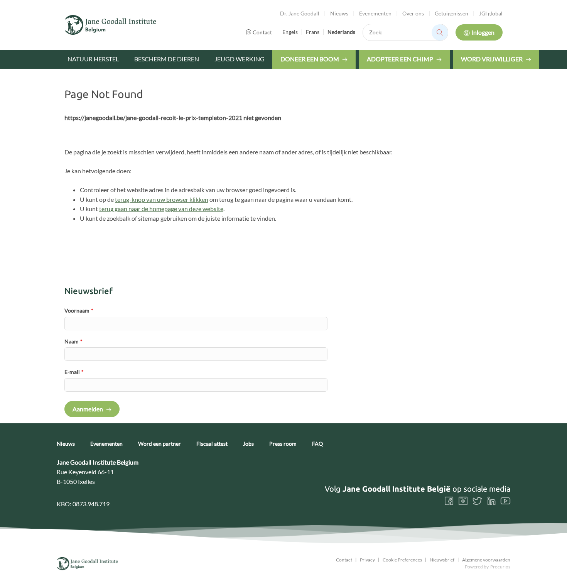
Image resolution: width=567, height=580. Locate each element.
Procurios (500, 567)
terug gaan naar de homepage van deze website (161, 208)
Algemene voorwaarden (486, 560)
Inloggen (482, 32)
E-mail (74, 372)
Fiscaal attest (212, 444)
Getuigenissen (451, 13)
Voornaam (78, 310)
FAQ (317, 444)
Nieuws (339, 13)
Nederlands (341, 32)
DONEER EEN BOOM (309, 59)
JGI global (491, 13)
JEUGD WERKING (239, 59)
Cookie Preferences (402, 560)
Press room (283, 444)
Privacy (367, 560)
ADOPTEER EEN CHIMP (400, 59)
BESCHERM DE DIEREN (166, 59)
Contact (262, 32)
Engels (290, 32)
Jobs (248, 444)
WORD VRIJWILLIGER (492, 59)
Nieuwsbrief (442, 560)
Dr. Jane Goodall (299, 13)
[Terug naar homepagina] (110, 25)
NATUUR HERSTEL (93, 59)
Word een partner (159, 444)
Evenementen (375, 13)
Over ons (413, 13)
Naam (73, 341)
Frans (312, 32)
